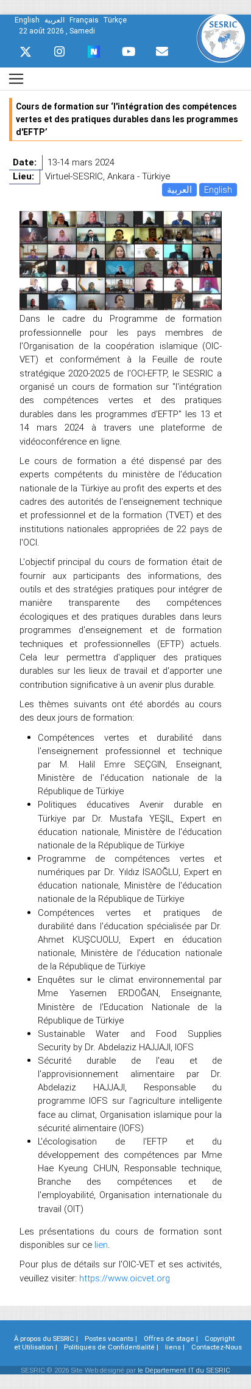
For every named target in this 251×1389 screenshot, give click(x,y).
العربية (179, 189)
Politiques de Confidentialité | (111, 1347)
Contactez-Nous (216, 1347)
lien (101, 1244)
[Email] (162, 52)
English (218, 189)
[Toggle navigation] (16, 79)
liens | (175, 1347)
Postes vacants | (111, 1338)
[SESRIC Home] (221, 37)
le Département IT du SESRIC (184, 1370)
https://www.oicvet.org (124, 1278)
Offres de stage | (171, 1338)
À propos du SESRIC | (46, 1338)
